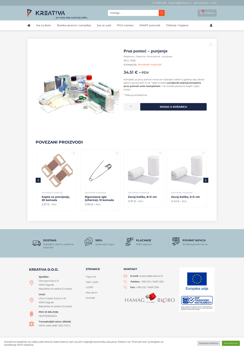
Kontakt (90, 297)
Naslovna (129, 56)
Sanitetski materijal (150, 64)
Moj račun (91, 292)
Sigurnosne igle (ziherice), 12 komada (99, 198)
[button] (205, 180)
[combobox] (133, 13)
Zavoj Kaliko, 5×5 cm (185, 196)
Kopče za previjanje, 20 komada (56, 198)
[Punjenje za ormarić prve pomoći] (78, 90)
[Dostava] (36, 243)
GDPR (89, 287)
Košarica (210, 12)
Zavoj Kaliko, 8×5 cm (142, 196)
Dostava (49, 240)
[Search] (162, 13)
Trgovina (140, 56)
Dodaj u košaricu (173, 106)
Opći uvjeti (92, 281)
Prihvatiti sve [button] (231, 343)
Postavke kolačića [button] (208, 343)
